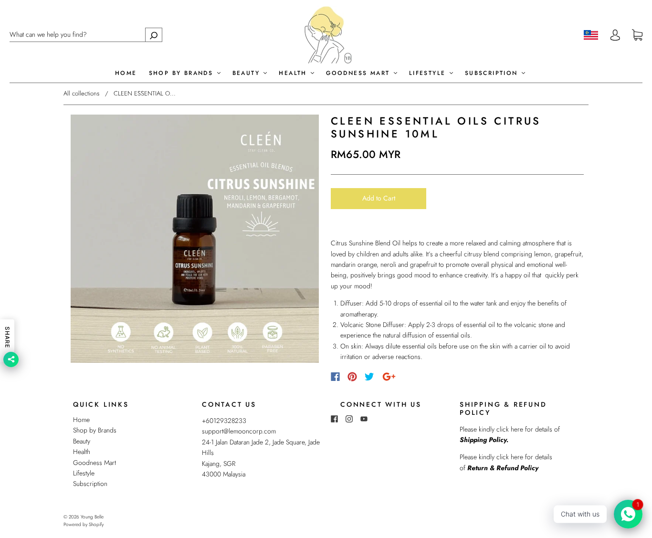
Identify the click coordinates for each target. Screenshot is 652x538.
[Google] (389, 376)
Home (126, 73)
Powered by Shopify (83, 524)
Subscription (493, 73)
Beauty (247, 73)
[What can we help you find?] (86, 34)
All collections (81, 93)
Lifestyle (429, 73)
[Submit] (153, 35)
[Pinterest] (352, 376)
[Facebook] (335, 376)
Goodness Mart (359, 73)
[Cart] (637, 35)
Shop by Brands (182, 73)
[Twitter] (369, 376)
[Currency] (591, 35)
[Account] (615, 35)
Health (294, 73)
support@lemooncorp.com (239, 431)
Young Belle (92, 516)
